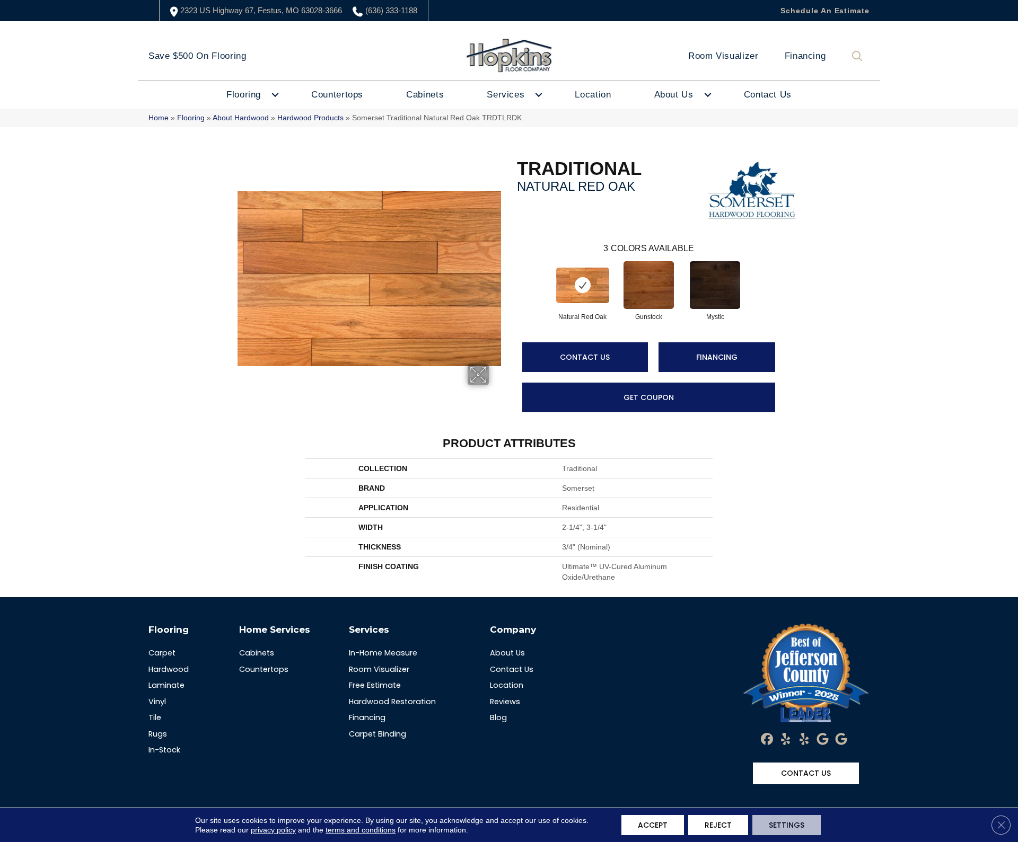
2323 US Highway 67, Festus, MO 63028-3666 (261, 10)
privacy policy (273, 830)
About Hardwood (241, 118)
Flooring (243, 95)
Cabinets (425, 95)
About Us (674, 95)
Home (158, 118)
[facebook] (767, 740)
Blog (498, 717)
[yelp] (786, 740)
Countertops (337, 95)
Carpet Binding (377, 734)
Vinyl (157, 701)
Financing (805, 56)
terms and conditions (361, 830)
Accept (653, 825)
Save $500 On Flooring (197, 56)
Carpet (161, 653)
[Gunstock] (649, 285)
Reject (718, 825)
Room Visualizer (723, 56)
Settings (786, 825)
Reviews (505, 701)
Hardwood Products (310, 118)
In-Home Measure (383, 653)
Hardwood (168, 669)
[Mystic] (715, 285)
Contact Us (768, 95)
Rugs (157, 734)
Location (593, 95)
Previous (512, 274)
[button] (859, 56)
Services (505, 95)
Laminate (166, 685)
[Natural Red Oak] (583, 285)
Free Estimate (375, 685)
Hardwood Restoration (392, 701)
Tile (154, 717)
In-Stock (164, 749)
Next (786, 274)
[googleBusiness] (823, 740)
